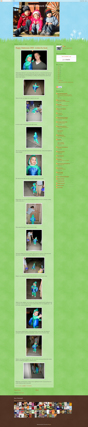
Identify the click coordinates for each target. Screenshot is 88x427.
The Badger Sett (61, 135)
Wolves (59, 109)
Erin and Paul (60, 130)
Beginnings (60, 148)
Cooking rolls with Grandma (63, 118)
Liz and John (60, 187)
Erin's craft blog (61, 142)
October (60, 80)
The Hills (59, 139)
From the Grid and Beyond (63, 147)
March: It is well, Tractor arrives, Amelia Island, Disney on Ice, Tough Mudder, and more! (65, 95)
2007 (59, 74)
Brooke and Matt (61, 179)
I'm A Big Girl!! (60, 114)
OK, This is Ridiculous (62, 136)
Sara (65, 46)
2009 (59, 71)
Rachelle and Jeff (61, 181)
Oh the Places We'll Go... (62, 126)
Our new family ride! (61, 123)
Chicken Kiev (60, 152)
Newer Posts (17, 390)
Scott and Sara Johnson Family (34, 5)
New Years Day (60, 173)
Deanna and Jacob (61, 183)
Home (37, 390)
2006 (59, 76)
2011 (59, 67)
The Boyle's (60, 159)
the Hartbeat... (60, 168)
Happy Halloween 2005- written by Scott (31, 47)
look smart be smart (61, 100)
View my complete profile (67, 48)
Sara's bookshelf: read (66, 56)
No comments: (29, 385)
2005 (59, 78)
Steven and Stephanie (62, 109)
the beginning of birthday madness (64, 101)
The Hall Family (61, 156)
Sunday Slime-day (61, 164)
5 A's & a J (60, 113)
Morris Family (60, 172)
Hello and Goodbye (61, 143)
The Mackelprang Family (62, 93)
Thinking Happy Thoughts (63, 117)
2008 (59, 72)
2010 (59, 69)
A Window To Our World (62, 122)
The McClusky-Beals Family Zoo (64, 163)
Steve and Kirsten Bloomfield (63, 176)
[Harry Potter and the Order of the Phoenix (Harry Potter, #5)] (45, 417)
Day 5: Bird (60, 131)
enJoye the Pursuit (61, 151)
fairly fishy (60, 104)
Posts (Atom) (21, 392)
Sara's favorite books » (70, 419)
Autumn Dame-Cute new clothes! (63, 160)
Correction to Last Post (62, 169)
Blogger (49, 424)
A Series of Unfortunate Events (63, 105)
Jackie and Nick (61, 185)
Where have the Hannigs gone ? (63, 127)
